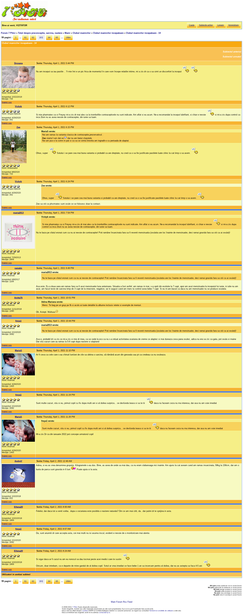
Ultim (68, 38)
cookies (85, 611)
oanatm (18, 268)
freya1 (18, 321)
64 (49, 38)
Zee (18, 127)
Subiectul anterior (232, 51)
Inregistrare (233, 25)
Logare (220, 25)
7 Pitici (74, 607)
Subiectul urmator (232, 56)
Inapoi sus (7, 102)
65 (57, 38)
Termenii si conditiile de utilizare (161, 611)
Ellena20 (18, 507)
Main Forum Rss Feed (121, 602)
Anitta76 (18, 298)
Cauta (191, 25)
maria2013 (18, 213)
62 (33, 38)
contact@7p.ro (104, 612)
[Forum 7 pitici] (24, 20)
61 (25, 38)
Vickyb (18, 106)
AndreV (18, 461)
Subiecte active (206, 25)
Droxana (18, 63)
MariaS (18, 350)
